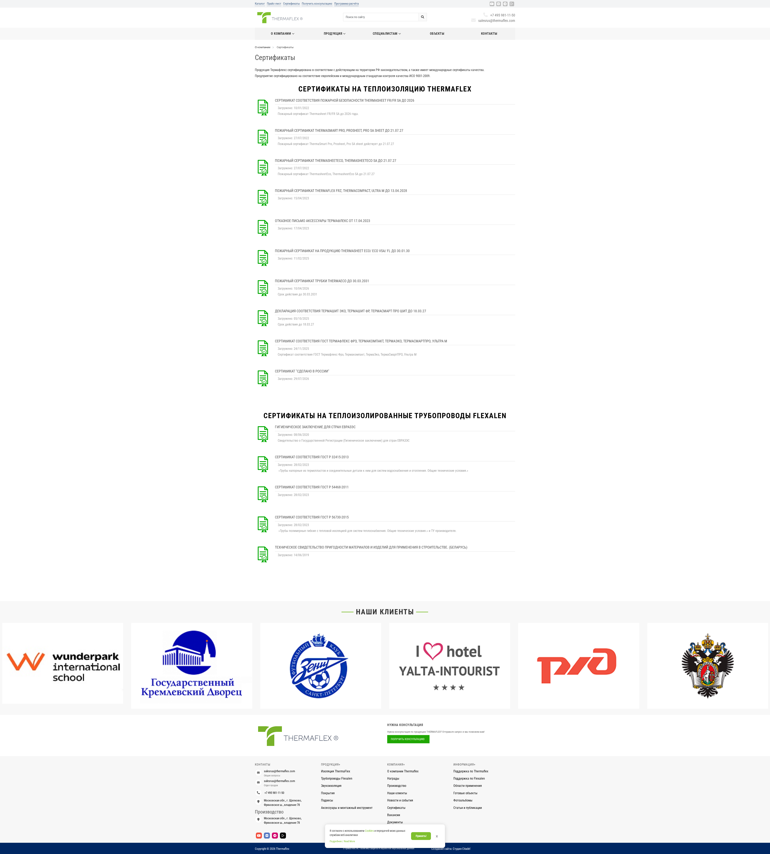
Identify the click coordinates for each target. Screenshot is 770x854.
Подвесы (327, 800)
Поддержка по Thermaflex (470, 771)
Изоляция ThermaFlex (335, 771)
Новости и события (400, 800)
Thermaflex (282, 849)
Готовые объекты (465, 793)
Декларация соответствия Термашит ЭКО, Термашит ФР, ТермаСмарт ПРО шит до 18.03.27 (350, 311)
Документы (395, 822)
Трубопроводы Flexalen (336, 778)
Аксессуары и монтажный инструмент (347, 808)
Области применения (467, 786)
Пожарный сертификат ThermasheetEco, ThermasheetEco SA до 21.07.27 (335, 160)
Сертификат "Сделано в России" (302, 371)
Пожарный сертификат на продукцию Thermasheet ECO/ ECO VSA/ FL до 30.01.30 (342, 251)
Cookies (369, 830)
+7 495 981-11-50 (502, 15)
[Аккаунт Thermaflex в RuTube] (512, 4)
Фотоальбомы (462, 800)
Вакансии (393, 815)
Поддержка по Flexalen (469, 778)
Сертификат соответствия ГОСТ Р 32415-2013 (312, 457)
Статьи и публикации (467, 808)
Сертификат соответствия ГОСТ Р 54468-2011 (312, 487)
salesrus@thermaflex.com (496, 20)
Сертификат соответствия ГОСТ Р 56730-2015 (312, 517)
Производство (396, 786)
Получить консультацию (317, 3)
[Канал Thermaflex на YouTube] (492, 4)
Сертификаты (291, 3)
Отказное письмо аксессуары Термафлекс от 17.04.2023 (322, 221)
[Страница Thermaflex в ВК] (498, 4)
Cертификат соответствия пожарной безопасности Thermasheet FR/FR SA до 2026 (344, 100)
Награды (393, 778)
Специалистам (385, 33)
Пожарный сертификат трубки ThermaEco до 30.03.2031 (322, 281)
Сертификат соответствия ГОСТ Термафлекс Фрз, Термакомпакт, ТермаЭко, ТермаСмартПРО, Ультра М (361, 341)
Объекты (437, 33)
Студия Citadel (461, 849)
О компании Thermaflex (402, 771)
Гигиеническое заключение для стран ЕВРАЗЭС (315, 427)
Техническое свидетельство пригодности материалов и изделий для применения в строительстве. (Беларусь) (371, 547)
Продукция (333, 33)
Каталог (260, 3)
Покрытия (328, 793)
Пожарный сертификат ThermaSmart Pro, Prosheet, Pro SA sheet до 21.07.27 (339, 130)
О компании (281, 33)
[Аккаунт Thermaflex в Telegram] (505, 4)
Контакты (489, 33)
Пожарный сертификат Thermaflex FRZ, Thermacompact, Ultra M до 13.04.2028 (341, 191)
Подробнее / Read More (342, 841)
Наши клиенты (385, 612)
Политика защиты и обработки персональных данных (387, 848)
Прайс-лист (274, 3)
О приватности (350, 848)
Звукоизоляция (331, 786)
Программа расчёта (346, 3)
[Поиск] (422, 17)
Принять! (421, 836)
